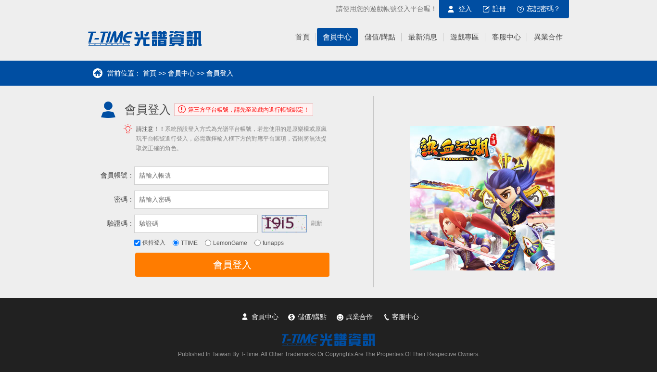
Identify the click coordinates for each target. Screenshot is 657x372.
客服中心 (405, 317)
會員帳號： (117, 175)
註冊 (499, 9)
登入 (465, 9)
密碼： (124, 199)
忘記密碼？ (543, 9)
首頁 (149, 73)
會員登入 (232, 264)
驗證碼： (120, 223)
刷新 (316, 223)
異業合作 (359, 317)
